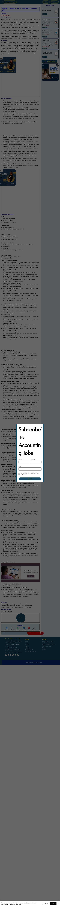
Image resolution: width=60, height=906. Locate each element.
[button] (41, 427)
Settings (46, 903)
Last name (33, 459)
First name (21, 459)
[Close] (58, 903)
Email (20, 466)
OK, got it (53, 903)
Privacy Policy (18, 904)
